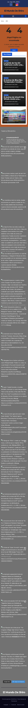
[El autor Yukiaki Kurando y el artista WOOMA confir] (14, 399)
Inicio (2, 21)
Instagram (6, 704)
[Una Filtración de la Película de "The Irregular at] (14, 639)
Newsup (22, 699)
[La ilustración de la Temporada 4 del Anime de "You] (14, 346)
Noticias (6, 95)
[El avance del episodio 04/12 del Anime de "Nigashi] (14, 613)
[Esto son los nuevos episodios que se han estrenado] (14, 159)
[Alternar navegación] (13, 16)
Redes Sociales (20, 704)
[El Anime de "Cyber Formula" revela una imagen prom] (14, 559)
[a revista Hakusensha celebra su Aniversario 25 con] (14, 319)
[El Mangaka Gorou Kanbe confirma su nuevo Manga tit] (14, 372)
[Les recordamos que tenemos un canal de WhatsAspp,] (14, 265)
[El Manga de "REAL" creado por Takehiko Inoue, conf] (14, 452)
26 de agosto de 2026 (11, 67)
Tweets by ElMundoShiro (8, 131)
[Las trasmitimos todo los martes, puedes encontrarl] (14, 212)
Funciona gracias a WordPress (9, 699)
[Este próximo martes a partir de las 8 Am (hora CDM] (14, 185)
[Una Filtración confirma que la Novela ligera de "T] (14, 666)
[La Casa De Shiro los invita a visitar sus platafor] (14, 239)
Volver (14, 50)
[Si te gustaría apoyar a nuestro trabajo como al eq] (14, 292)
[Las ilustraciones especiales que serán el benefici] (14, 479)
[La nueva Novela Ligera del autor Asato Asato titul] (14, 426)
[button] (23, 16)
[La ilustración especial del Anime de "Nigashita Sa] (14, 586)
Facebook (13, 704)
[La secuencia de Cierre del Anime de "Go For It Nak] (14, 533)
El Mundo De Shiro (14, 10)
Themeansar (14, 701)
